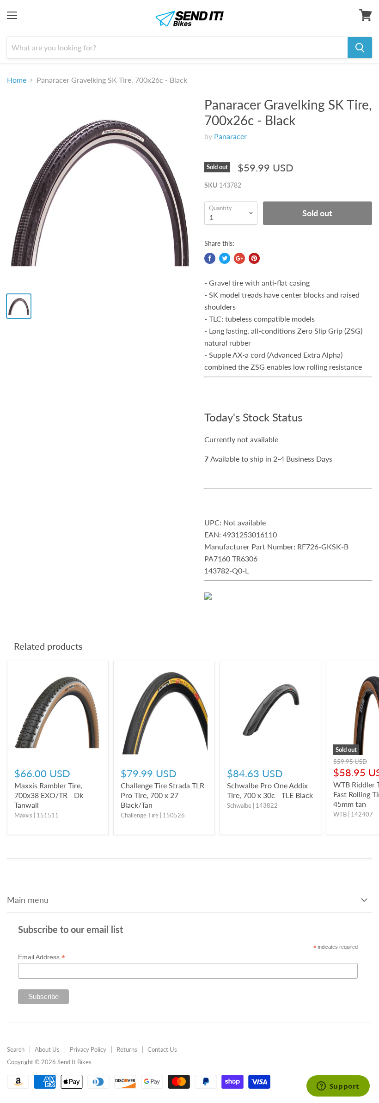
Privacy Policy (88, 1049)
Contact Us (162, 1049)
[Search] (360, 47)
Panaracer (230, 136)
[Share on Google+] (239, 258)
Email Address (41, 957)
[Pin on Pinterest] (254, 258)
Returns (126, 1049)
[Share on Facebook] (209, 258)
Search (15, 1049)
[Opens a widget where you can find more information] (338, 1086)
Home (16, 80)
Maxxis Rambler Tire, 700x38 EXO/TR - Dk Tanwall (48, 795)
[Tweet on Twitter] (224, 258)
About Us (47, 1049)
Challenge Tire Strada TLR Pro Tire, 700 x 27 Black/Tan (162, 795)
